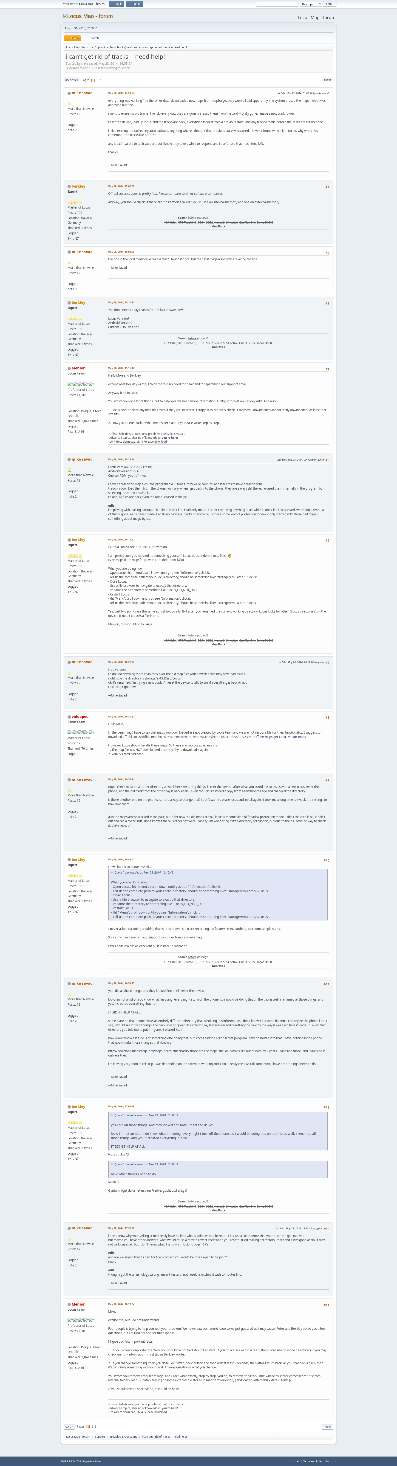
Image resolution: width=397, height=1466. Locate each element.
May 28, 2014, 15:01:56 (121, 251)
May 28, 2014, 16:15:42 (121, 539)
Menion (79, 368)
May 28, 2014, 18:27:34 (121, 1304)
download (129, 442)
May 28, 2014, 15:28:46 (121, 459)
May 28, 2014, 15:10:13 (121, 302)
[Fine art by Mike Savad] (69, 119)
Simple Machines (91, 1461)
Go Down (71, 80)
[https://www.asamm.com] (69, 406)
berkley (78, 186)
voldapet (80, 716)
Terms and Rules (313, 1461)
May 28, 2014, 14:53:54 (121, 93)
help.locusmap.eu (174, 434)
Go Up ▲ (331, 1461)
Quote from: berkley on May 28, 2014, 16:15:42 (143, 872)
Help (297, 1461)
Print (327, 80)
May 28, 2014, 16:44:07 (121, 859)
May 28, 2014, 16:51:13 (121, 983)
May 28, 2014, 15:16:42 (121, 368)
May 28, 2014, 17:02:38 (121, 1106)
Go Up (69, 1426)
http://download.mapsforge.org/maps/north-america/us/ (148, 1051)
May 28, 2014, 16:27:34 (121, 662)
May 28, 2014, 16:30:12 (121, 716)
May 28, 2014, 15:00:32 (121, 186)
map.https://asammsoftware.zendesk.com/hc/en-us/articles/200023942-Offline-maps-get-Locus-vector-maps (228, 737)
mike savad (82, 92)
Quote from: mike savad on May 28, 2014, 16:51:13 (146, 1115)
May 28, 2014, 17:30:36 (121, 1228)
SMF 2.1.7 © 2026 (71, 1461)
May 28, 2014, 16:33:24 (121, 779)
